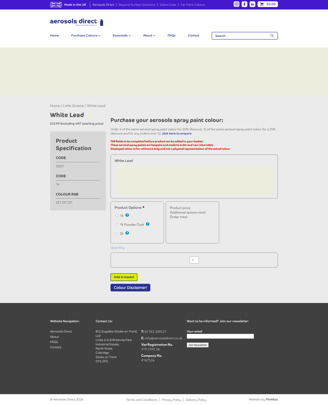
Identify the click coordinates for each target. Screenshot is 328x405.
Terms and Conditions (141, 400)
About (147, 35)
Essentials (120, 35)
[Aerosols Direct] (76, 22)
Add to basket (124, 277)
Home (54, 35)
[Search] (272, 35)
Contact (193, 35)
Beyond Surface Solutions (137, 5)
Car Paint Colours (193, 5)
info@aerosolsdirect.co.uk (163, 338)
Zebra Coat (168, 5)
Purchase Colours (84, 35)
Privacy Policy (171, 400)
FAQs (172, 35)
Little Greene (73, 106)
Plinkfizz (272, 399)
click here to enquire (177, 133)
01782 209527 (155, 331)
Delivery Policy (196, 400)
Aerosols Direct (103, 5)
